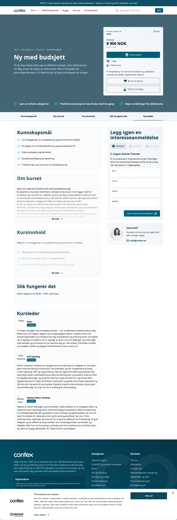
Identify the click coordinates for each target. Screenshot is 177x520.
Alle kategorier (27, 49)
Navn (114, 171)
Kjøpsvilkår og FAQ (139, 476)
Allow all (149, 496)
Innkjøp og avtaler (100, 476)
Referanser (135, 464)
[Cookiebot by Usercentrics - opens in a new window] (16, 515)
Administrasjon (99, 460)
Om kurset (58, 116)
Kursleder (148, 116)
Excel (94, 468)
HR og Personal (99, 472)
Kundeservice (98, 485)
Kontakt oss (136, 468)
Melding (115, 201)
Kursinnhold (88, 116)
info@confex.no (138, 240)
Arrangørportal (138, 485)
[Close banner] (173, 493)
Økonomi (40, 49)
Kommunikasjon (100, 481)
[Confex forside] (19, 10)
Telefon (115, 191)
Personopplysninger (140, 481)
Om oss (134, 460)
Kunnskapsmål (29, 116)
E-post (115, 181)
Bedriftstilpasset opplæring (143, 472)
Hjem (16, 49)
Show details (40, 515)
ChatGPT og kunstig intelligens (107, 464)
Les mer (133, 3)
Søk (159, 10)
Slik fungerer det (118, 116)
